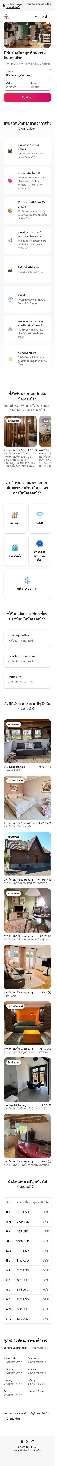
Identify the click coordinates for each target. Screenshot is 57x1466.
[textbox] (15, 87)
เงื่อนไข (37, 1450)
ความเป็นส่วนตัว (22, 1450)
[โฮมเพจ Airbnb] (6, 17)
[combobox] (27, 75)
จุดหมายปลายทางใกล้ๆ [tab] (15, 1347)
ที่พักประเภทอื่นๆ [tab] (41, 1347)
